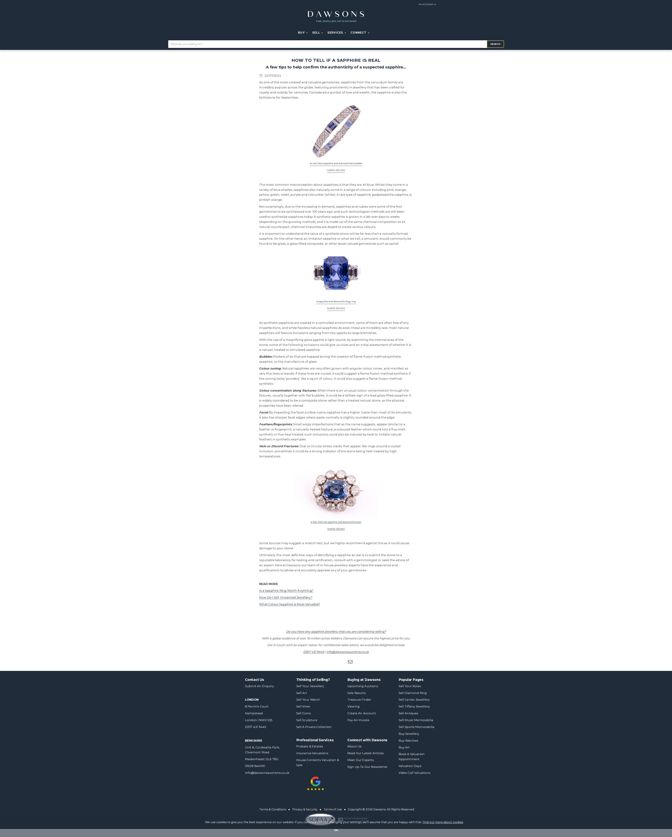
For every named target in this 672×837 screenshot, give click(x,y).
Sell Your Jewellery (310, 686)
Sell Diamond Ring (413, 693)
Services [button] (335, 32)
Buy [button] (302, 32)
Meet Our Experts (360, 760)
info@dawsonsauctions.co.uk (348, 652)
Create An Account (361, 713)
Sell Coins (303, 713)
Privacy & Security (304, 809)
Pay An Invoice (358, 720)
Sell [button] (316, 32)
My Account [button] (426, 4)
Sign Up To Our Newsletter (367, 767)
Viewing (353, 706)
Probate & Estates (309, 746)
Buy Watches (408, 740)
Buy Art (404, 747)
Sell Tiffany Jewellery (414, 706)
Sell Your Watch (308, 699)
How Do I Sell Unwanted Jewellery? (285, 597)
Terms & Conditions (272, 809)
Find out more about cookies (443, 822)
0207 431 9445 (313, 652)
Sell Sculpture (306, 720)
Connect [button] (359, 32)
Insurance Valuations (312, 753)
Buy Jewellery (409, 733)
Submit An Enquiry (259, 686)
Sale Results (356, 693)
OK (336, 830)
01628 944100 (255, 766)
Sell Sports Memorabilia (417, 727)
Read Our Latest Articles (365, 753)
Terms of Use (333, 809)
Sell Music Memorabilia (416, 720)
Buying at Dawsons (364, 680)
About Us (354, 746)
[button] (374, 33)
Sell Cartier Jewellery (414, 699)
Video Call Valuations (414, 773)
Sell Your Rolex (410, 686)
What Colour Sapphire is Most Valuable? (289, 604)
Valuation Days (410, 766)
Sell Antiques (408, 713)
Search (495, 44)
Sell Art (301, 693)
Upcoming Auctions (362, 686)
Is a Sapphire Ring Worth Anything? (286, 590)
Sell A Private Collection (314, 727)
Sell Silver (303, 706)
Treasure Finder (359, 699)
